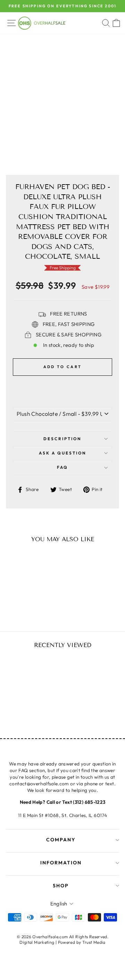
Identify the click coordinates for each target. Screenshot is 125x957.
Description (62, 438)
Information (61, 862)
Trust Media (94, 942)
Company (61, 840)
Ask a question (62, 453)
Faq (62, 467)
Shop (61, 885)
